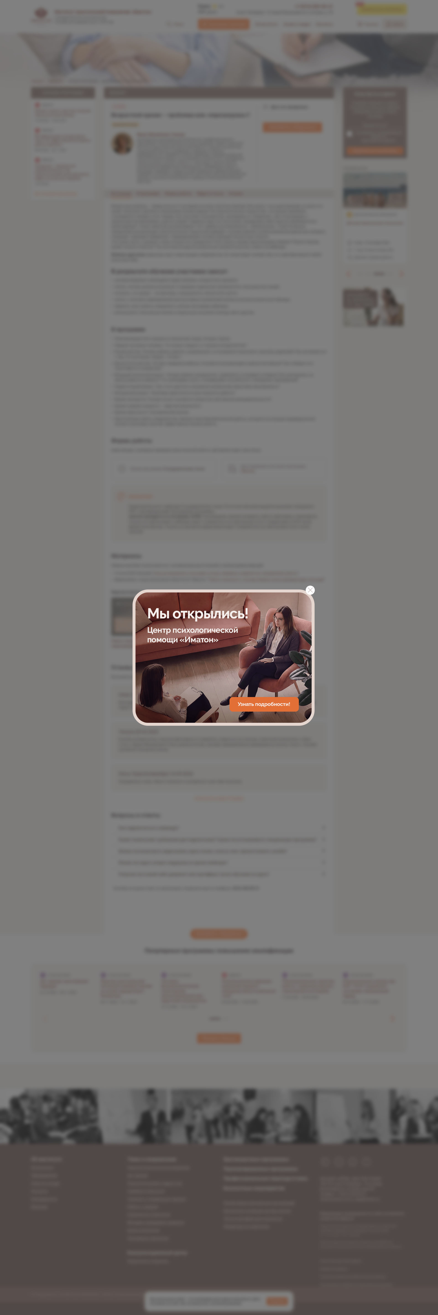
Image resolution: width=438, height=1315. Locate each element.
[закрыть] (310, 590)
